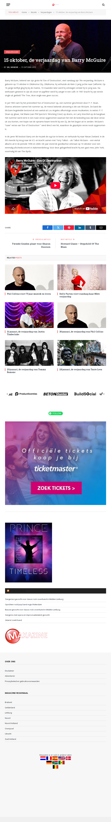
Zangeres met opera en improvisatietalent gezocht (27, 615)
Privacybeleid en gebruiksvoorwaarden (22, 681)
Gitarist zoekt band (13, 620)
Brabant (8, 702)
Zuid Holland (10, 739)
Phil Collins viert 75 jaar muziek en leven (29, 293)
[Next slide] (104, 394)
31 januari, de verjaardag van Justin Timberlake (26, 333)
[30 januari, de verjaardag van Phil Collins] (81, 315)
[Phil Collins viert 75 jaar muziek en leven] (29, 277)
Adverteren (10, 676)
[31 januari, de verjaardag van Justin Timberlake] (29, 315)
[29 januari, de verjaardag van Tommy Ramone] (29, 353)
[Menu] (8, 4)
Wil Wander (12, 67)
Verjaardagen (12, 52)
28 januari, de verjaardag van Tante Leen (80, 369)
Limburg (8, 712)
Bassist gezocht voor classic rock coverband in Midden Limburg (32, 609)
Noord (7, 718)
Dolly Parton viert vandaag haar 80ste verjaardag (79, 295)
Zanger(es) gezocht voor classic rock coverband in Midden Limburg (34, 599)
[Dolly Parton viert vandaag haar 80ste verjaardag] (81, 277)
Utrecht (8, 733)
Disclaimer (9, 670)
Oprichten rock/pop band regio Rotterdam (23, 604)
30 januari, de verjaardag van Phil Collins (81, 331)
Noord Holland (11, 723)
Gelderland (10, 707)
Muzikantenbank (18, 591)
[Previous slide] (7, 394)
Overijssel (9, 728)
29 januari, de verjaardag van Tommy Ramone (26, 371)
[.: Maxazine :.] (55, 4)
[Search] (103, 4)
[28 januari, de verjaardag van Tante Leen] (81, 353)
